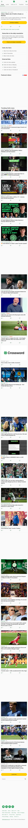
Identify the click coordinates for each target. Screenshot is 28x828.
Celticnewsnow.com (6, 819)
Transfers (21, 4)
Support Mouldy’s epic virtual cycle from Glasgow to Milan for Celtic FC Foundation (13, 577)
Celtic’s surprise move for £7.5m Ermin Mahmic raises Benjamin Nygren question (12, 742)
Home (2, 4)
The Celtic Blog (4, 432)
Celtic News (4, 810)
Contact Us (16, 816)
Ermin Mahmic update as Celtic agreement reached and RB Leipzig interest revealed (13, 719)
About (9, 810)
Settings (11, 816)
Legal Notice (18, 814)
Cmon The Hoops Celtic (5, 172)
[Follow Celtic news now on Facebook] (9, 806)
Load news (14, 774)
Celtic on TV (14, 4)
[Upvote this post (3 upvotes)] (1, 200)
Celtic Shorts (3, 125)
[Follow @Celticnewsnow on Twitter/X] (6, 806)
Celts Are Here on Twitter (10, 67)
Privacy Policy (12, 814)
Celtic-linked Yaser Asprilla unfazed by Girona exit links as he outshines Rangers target (13, 648)
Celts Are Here (4, 12)
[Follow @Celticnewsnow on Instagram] (12, 806)
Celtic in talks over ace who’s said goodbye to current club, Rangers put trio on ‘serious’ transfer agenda (13, 482)
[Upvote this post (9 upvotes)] (1, 365)
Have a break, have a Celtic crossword (10, 362)
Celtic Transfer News (6, 812)
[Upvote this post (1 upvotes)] (1, 223)
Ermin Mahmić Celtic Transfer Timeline (10, 528)
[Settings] (26, 1)
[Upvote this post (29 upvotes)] (1, 770)
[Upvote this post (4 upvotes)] (1, 437)
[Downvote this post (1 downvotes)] (10, 318)
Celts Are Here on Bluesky (10, 64)
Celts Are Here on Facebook (11, 69)
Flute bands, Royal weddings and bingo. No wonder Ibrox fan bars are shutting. (14, 600)
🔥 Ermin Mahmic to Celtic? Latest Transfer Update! (14, 243)
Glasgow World (4, 479)
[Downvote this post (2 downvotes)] (10, 508)
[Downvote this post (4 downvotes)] (10, 627)
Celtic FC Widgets (20, 812)
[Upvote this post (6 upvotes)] (1, 580)
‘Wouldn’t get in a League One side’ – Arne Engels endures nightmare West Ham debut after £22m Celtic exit (13, 339)
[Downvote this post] (19, 26)
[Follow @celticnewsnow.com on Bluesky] (3, 806)
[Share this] (1, 26)
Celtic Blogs (13, 812)
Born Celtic (3, 455)
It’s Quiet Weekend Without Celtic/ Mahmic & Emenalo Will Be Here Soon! (12, 221)
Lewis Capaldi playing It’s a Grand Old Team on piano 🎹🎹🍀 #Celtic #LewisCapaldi (12, 174)
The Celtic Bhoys (4, 336)
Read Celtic (3, 383)
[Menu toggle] (1, 1)
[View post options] (26, 125)
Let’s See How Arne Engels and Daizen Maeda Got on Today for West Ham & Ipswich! (13, 292)
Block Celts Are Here (9, 55)
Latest (7, 4)
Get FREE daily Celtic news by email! (10, 29)
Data (18, 810)
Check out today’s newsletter (14, 42)
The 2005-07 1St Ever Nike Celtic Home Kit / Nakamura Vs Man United (12, 505)
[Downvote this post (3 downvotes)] (10, 580)
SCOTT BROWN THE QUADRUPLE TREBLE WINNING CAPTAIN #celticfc (11, 151)
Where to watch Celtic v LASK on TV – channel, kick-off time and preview (13, 197)
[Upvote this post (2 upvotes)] (1, 177)
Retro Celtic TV (5, 814)
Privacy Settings (5, 816)
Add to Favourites (8, 53)
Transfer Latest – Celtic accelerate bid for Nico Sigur (14, 670)
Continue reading (14, 22)
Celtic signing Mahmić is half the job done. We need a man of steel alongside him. (14, 434)
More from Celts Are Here (10, 51)
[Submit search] (25, 779)
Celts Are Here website (9, 62)
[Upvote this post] (10, 26)
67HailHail (3, 313)
